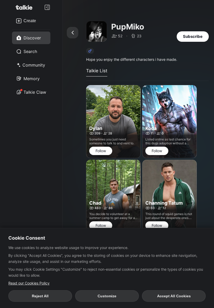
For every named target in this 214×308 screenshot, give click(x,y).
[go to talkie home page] (25, 7)
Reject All (40, 296)
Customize (107, 296)
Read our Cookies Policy (29, 283)
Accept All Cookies (174, 296)
